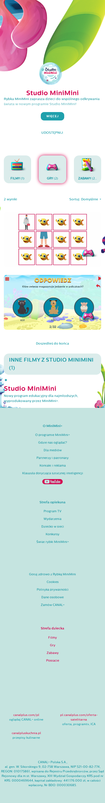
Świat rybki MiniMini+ (52, 541)
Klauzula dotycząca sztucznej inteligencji (52, 473)
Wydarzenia (52, 518)
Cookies (53, 581)
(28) (88, 178)
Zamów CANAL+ (52, 604)
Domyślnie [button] (90, 199)
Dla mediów (53, 450)
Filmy (52, 637)
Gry (52, 645)
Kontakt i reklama (53, 465)
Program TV (52, 511)
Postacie (52, 660)
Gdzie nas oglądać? (52, 442)
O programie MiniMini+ (52, 434)
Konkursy (52, 534)
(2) (52, 178)
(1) (17, 178)
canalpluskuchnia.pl (26, 733)
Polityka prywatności (53, 589)
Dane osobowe (52, 597)
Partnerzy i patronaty (52, 457)
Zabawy (53, 652)
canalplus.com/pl (26, 715)
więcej (52, 116)
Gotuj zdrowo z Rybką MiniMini (52, 574)
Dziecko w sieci (52, 526)
